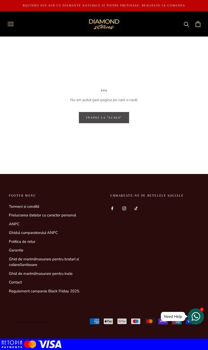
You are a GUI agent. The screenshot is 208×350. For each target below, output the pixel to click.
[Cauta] (186, 24)
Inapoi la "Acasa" (104, 117)
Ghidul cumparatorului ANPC (33, 232)
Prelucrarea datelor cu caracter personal (42, 215)
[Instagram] (124, 208)
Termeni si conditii (24, 206)
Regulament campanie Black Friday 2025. (44, 291)
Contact (15, 282)
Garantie (16, 250)
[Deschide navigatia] (11, 24)
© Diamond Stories (31, 322)
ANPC (14, 224)
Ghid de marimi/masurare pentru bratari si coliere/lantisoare (44, 262)
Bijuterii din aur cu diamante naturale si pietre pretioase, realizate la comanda (104, 5)
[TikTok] (136, 208)
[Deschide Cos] (198, 24)
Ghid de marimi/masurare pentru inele (41, 273)
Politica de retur (22, 241)
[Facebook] (112, 208)
